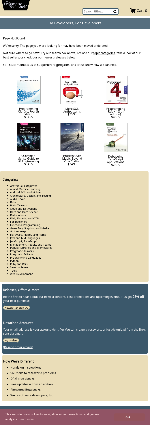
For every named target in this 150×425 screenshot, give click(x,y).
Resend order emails (18, 347)
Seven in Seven (19, 267)
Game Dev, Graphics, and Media (29, 228)
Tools (13, 270)
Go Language (18, 231)
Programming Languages (25, 257)
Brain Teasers (18, 205)
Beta (13, 202)
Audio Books (17, 199)
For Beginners (18, 221)
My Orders (11, 340)
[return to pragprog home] (15, 6)
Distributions (18, 215)
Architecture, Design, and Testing (30, 195)
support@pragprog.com (53, 65)
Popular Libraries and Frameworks (31, 247)
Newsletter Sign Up (16, 307)
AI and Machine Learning (25, 189)
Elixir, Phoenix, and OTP (24, 218)
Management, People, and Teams (30, 244)
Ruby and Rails (19, 264)
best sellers (11, 57)
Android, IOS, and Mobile (25, 192)
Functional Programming (25, 225)
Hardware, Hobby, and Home (28, 234)
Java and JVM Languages (25, 238)
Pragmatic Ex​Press (21, 254)
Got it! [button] (129, 417)
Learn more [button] (26, 419)
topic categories (104, 53)
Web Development (21, 274)
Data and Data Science (24, 212)
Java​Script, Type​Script (23, 241)
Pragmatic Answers (22, 251)
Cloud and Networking (23, 208)
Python (14, 261)
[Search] (115, 11)
